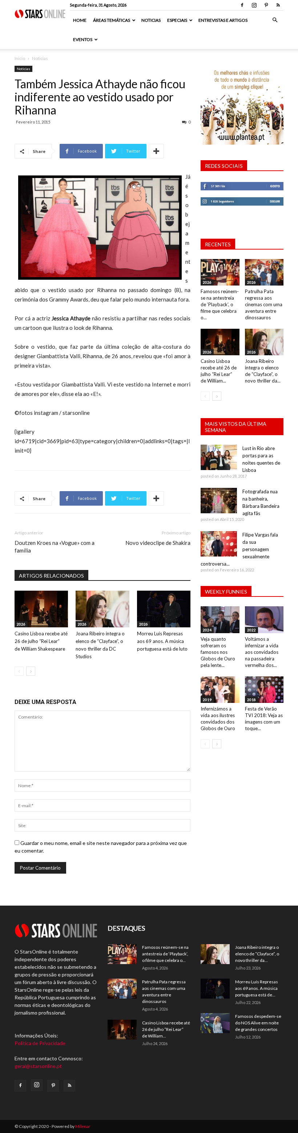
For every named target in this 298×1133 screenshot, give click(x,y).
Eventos (82, 39)
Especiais (177, 20)
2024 (207, 630)
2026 (21, 624)
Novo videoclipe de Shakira (157, 542)
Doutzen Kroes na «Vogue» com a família (54, 546)
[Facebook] (242, 5)
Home (79, 20)
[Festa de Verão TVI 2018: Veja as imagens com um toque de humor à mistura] (264, 689)
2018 (251, 699)
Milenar (82, 1126)
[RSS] (278, 5)
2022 (251, 630)
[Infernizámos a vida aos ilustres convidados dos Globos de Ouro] (220, 689)
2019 (207, 699)
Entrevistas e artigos (222, 20)
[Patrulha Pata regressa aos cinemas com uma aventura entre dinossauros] (264, 272)
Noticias (151, 20)
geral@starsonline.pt (38, 1066)
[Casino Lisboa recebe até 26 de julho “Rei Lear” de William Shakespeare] (41, 609)
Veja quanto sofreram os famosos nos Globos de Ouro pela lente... (218, 652)
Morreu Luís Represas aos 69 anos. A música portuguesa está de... (256, 988)
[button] (274, 20)
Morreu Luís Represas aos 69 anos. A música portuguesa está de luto (162, 641)
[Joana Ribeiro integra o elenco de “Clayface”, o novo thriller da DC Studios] (102, 609)
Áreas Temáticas (111, 20)
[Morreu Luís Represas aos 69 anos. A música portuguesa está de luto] (163, 609)
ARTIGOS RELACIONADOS (51, 575)
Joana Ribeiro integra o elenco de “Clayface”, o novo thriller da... (257, 953)
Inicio (20, 58)
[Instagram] (254, 5)
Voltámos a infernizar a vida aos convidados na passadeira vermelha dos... (261, 652)
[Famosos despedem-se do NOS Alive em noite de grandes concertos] (215, 1023)
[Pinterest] (266, 5)
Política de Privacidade (40, 1043)
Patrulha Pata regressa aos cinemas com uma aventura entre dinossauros (263, 304)
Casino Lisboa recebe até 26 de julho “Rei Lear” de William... (166, 1029)
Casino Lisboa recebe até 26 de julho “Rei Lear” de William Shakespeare (41, 641)
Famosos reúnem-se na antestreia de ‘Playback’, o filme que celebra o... (220, 304)
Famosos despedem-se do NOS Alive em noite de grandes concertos (258, 1022)
